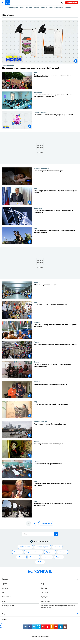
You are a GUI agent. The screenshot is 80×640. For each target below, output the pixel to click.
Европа (4, 583)
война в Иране (13, 7)
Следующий (45, 523)
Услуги (4, 614)
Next (3, 592)
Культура (44, 597)
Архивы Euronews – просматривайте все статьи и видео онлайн (58, 606)
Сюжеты (5, 579)
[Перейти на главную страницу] (7, 2)
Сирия (36, 362)
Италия (21, 557)
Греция (36, 461)
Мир (35, 72)
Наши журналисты (8, 605)
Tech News (38, 92)
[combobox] (40, 534)
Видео (4, 601)
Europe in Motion (8, 65)
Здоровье (68, 7)
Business (5, 588)
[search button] (56, 534)
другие (4, 619)
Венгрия (63, 552)
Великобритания (40, 421)
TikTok (40, 562)
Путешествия (6, 597)
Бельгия (37, 322)
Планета (44, 588)
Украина (44, 7)
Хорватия (37, 382)
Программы (45, 601)
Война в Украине (26, 7)
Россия (36, 7)
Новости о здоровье (41, 168)
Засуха (58, 557)
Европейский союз (56, 7)
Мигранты (34, 557)
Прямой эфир (72, 2)
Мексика (47, 557)
